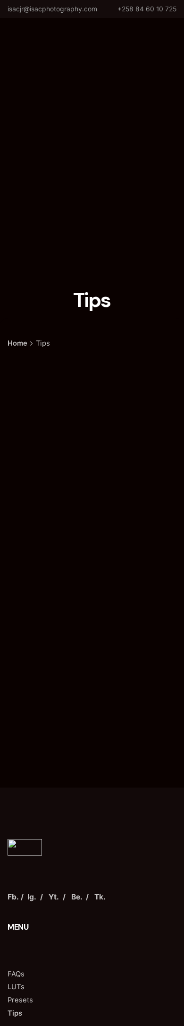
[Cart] (163, 33)
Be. (76, 896)
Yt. (54, 896)
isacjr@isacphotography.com (52, 9)
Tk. (100, 896)
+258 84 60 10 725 (146, 9)
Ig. (31, 896)
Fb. (13, 896)
